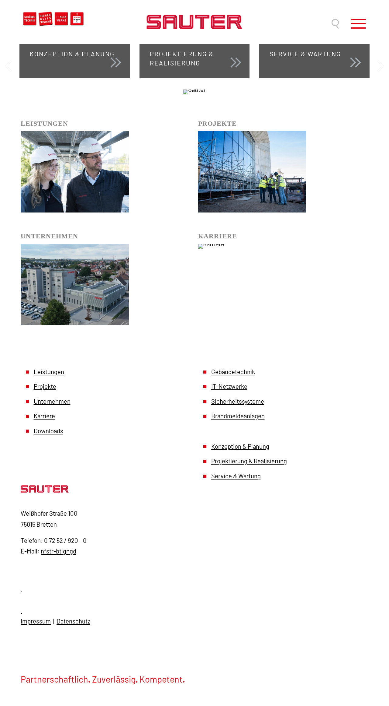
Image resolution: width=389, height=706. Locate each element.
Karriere (44, 416)
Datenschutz (73, 621)
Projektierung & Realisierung (249, 461)
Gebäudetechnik (233, 371)
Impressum (36, 621)
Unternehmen (52, 401)
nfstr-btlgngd (58, 551)
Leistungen (49, 371)
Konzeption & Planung (240, 446)
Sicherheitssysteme (237, 401)
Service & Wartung (236, 475)
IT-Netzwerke (229, 386)
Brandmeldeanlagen (238, 416)
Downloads (48, 430)
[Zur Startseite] (194, 14)
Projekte (45, 386)
